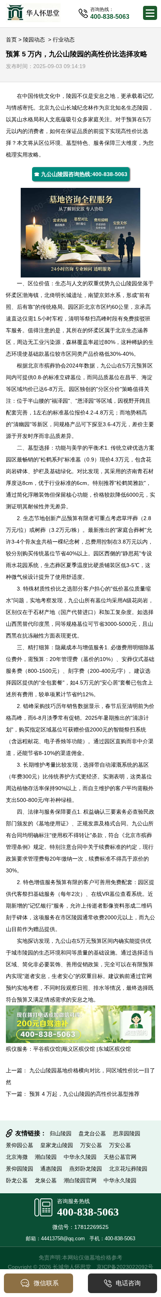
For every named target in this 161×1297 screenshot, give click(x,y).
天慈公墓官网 (120, 1157)
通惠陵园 (51, 1168)
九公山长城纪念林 (71, 107)
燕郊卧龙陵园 (85, 1168)
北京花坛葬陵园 (128, 1168)
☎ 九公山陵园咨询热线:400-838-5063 (80, 174)
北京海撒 (17, 1157)
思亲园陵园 (126, 1133)
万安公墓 (91, 1145)
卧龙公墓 (17, 1180)
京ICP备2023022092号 (125, 1267)
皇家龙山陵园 (56, 1145)
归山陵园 (61, 1133)
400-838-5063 (88, 1212)
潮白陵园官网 (80, 1180)
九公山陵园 (123, 283)
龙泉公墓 (46, 1180)
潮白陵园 (46, 1157)
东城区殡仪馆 (114, 1049)
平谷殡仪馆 (47, 1049)
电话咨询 (128, 1283)
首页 (11, 39)
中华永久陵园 (80, 1157)
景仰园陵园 (19, 1168)
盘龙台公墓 (92, 1133)
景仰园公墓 (19, 1145)
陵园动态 (34, 39)
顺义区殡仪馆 (79, 1049)
